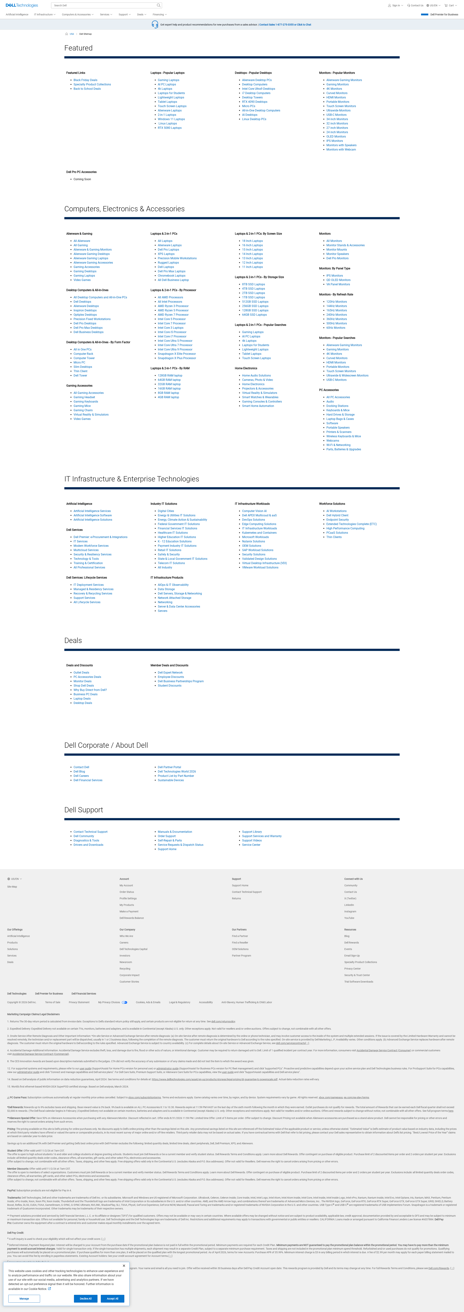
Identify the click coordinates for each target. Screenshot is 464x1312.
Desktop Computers (254, 84)
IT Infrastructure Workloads (259, 528)
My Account (126, 885)
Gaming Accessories (87, 267)
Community (350, 885)
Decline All (86, 1298)
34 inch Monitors (337, 119)
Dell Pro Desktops (85, 323)
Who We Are (126, 936)
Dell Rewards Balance (132, 918)
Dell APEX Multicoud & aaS (259, 515)
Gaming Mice (82, 406)
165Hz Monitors (336, 310)
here (450, 1110)
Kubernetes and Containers (259, 532)
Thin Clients (334, 537)
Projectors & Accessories (258, 388)
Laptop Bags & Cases (340, 419)
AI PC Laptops (167, 84)
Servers (162, 611)
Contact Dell (81, 767)
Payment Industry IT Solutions (177, 545)
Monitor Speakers (337, 254)
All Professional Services (89, 567)
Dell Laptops (166, 267)
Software (332, 423)
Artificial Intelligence (18, 936)
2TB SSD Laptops (253, 293)
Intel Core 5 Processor (172, 319)
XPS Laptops (166, 254)
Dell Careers (81, 776)
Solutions (12, 949)
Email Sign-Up (352, 955)
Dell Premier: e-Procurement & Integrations (100, 537)
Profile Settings (128, 898)
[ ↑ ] (307, 1043)
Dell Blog (79, 771)
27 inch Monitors (337, 128)
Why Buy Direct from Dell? (90, 690)
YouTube (349, 918)
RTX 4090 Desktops (254, 101)
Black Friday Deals (85, 80)
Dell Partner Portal (169, 767)
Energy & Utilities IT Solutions (176, 515)
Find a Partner (240, 936)
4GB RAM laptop (168, 397)
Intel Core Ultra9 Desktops (258, 88)
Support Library (252, 831)
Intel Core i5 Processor (172, 332)
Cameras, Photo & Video (257, 380)
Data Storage (166, 589)
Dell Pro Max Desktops (88, 327)
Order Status (127, 891)
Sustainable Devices (171, 780)
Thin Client (80, 371)
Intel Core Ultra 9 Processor (175, 349)
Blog (346, 936)
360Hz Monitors (336, 319)
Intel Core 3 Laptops (170, 327)
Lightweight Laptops (171, 97)
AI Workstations (336, 511)
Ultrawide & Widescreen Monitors (347, 375)
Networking (165, 602)
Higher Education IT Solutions (177, 537)
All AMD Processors (170, 297)
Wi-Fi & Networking (338, 445)
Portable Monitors (337, 101)
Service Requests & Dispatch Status (180, 845)
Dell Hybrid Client (337, 515)
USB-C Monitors (336, 115)
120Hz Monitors (336, 301)
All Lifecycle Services (87, 602)
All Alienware (82, 241)
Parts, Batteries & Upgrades (343, 449)
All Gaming (81, 245)
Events (348, 949)
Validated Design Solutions (259, 558)
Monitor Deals (83, 681)
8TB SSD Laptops (253, 284)
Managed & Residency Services (93, 589)
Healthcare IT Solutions (173, 532)
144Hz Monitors (336, 306)
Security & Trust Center (357, 975)
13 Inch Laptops (252, 258)
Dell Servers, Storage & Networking (180, 593)
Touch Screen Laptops (172, 106)
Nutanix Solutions (253, 541)
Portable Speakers (338, 427)
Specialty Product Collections (92, 84)
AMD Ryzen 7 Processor (173, 314)
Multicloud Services (86, 550)
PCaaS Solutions (337, 532)
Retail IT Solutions (169, 550)
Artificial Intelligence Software (93, 515)
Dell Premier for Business (444, 14)
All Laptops (165, 241)
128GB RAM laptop (170, 375)
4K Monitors (334, 88)
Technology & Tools (86, 558)
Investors (125, 955)
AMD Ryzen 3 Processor (173, 306)
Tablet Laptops (167, 101)
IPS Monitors (334, 141)
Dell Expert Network (170, 672)
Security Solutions (253, 554)
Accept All (112, 1298)
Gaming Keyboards (86, 401)
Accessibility (206, 1002)
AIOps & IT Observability (173, 585)
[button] (396, 5)
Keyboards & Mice (337, 410)
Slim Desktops (83, 367)
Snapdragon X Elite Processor (177, 353)
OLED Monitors (336, 136)
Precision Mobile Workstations (177, 258)
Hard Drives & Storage (340, 414)
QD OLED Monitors (338, 280)
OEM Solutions (251, 545)
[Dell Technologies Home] (22, 5)
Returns (236, 898)
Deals (10, 962)
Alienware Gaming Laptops (91, 258)
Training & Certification (88, 563)
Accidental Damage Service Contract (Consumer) (384, 1050)
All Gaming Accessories (89, 393)
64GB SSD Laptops (254, 314)
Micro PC (79, 362)
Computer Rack (83, 353)
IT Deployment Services (89, 585)
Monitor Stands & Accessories (345, 245)
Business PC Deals (86, 694)
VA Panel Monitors (338, 284)
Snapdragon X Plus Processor (177, 358)
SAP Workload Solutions (257, 550)
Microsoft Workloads (255, 537)
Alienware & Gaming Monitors (93, 249)
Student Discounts (169, 685)
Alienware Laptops (170, 110)
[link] (415, 5)
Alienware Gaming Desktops (92, 254)
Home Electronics (253, 384)
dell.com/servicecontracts (290, 1043)
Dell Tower (80, 375)
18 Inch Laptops (252, 241)
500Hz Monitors (336, 323)
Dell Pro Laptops (168, 249)
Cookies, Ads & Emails (148, 1002)
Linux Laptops (167, 123)
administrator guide (167, 1068)
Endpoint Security (337, 519)
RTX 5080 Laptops (170, 128)
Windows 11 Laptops (171, 119)
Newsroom (126, 962)
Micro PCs (248, 106)
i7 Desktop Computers (256, 93)
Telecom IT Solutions (171, 563)
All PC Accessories (338, 397)
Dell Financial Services (88, 780)
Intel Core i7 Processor (172, 336)
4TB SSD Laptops (253, 288)
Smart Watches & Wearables (260, 397)
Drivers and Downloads (88, 845)
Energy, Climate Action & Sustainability (182, 519)
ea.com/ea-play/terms (356, 1097)
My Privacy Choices (109, 1002)
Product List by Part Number (176, 776)
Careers (124, 942)
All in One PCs (83, 349)
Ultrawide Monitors (338, 110)
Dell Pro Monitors (337, 258)
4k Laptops (165, 88)
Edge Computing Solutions (259, 524)
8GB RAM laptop (168, 393)
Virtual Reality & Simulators (91, 414)
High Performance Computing (345, 528)
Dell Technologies (16, 993)
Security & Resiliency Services (92, 554)
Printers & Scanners (338, 432)
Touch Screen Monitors (341, 106)
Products (12, 942)
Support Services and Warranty (262, 836)
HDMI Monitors (336, 97)
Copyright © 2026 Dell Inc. (21, 1002)
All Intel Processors (170, 301)
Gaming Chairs (83, 410)
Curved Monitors (336, 93)
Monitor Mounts (336, 249)
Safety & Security (169, 554)
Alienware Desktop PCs (257, 80)
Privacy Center (352, 968)
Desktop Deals (83, 703)
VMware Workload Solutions (260, 567)
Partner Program (241, 955)
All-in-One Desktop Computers (261, 110)
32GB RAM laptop (169, 384)
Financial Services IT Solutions (177, 528)
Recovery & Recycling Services (93, 593)
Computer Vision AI (254, 511)
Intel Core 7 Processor (172, 323)
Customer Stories (129, 981)
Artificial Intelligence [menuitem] (17, 14)
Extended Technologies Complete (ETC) (351, 524)
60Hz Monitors (335, 327)
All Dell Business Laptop (173, 280)
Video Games (82, 280)
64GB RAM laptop (169, 380)
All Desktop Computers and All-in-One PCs (100, 297)
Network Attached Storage (174, 598)
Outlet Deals (81, 672)
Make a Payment (129, 911)
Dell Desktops (82, 301)
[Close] (124, 1266)
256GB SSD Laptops (255, 306)
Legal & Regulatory (179, 1002)
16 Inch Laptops (252, 245)
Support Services (84, 598)
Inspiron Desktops (85, 310)
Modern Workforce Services (91, 545)
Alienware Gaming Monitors (344, 80)
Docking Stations (337, 406)
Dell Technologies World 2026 (177, 771)
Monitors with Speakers (341, 145)
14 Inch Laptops (252, 254)
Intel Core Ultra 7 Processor (175, 345)
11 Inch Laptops (252, 267)
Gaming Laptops (168, 80)
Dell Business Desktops (88, 332)
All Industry (165, 567)
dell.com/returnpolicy (223, 1021)
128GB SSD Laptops (255, 310)
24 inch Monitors (337, 132)
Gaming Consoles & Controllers (262, 401)
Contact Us (350, 891)
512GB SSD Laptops (255, 301)
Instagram (350, 911)
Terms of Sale (52, 1002)
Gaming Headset (84, 397)
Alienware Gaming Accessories (93, 262)
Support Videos (252, 840)
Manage (24, 1298)
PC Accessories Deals (87, 677)
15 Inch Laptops (252, 249)
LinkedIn (349, 904)
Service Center (251, 845)
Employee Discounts (171, 677)
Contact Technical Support (90, 831)
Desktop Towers (252, 97)
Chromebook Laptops (171, 275)
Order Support (167, 836)
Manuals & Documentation (175, 831)
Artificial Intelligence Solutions (93, 519)
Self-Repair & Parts (170, 840)
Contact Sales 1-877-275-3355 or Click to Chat (285, 24)
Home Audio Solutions (256, 375)
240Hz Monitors (336, 314)
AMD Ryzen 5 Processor (173, 310)
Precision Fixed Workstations (92, 319)
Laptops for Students (171, 93)
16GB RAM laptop (169, 388)
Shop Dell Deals (84, 685)
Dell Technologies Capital (133, 949)
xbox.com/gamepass (331, 1097)
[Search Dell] (158, 5)
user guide (85, 1068)
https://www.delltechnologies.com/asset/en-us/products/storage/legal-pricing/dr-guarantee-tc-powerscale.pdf (214, 1079)
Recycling (125, 968)
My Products (127, 904)
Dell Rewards (351, 942)
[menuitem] (45, 14)
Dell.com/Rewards (438, 1268)
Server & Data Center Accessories (179, 606)
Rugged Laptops (168, 262)
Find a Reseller (240, 942)
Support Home (167, 849)
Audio (330, 401)
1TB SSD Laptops (253, 297)
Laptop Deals (82, 698)
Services (11, 955)
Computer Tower (84, 358)
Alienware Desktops (86, 306)
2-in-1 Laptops (167, 115)
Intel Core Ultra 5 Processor (175, 340)
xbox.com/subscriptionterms (144, 1097)
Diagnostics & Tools (86, 840)
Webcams (332, 440)
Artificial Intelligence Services (92, 511)
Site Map (12, 886)
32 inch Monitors (337, 123)
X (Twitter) (350, 898)
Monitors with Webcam (341, 149)
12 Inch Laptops (252, 262)
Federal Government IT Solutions (179, 524)
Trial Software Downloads (358, 981)
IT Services (81, 541)
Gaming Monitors (337, 84)
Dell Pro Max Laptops (171, 271)
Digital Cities (166, 511)
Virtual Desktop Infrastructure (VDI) (264, 563)
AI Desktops (249, 115)
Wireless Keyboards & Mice (343, 436)
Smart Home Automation (258, 406)
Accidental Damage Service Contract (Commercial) (40, 1054)
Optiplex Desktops (85, 314)
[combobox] (106, 5)
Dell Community (84, 836)
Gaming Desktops (85, 271)
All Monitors (334, 241)
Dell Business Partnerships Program (181, 681)
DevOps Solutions (253, 519)
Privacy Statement (79, 1002)
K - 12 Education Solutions (175, 541)
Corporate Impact (130, 975)
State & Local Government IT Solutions (182, 558)
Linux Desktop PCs (254, 119)
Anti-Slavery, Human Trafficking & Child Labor (246, 1002)
